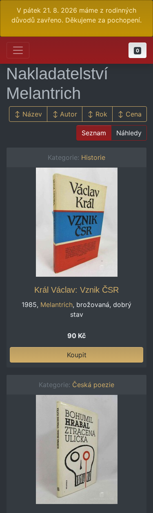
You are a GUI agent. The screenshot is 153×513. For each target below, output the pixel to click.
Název (32, 114)
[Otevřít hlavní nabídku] (18, 50)
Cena (134, 114)
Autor (68, 114)
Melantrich (56, 304)
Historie (93, 157)
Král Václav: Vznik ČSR (76, 289)
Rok (101, 114)
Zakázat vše (78, 501)
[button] (137, 50)
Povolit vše (125, 501)
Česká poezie (93, 385)
